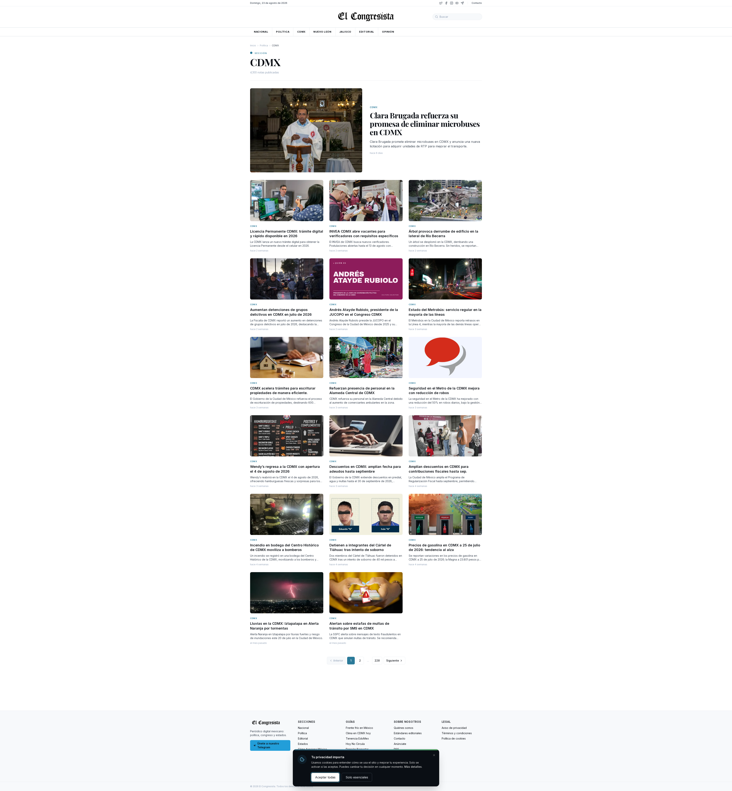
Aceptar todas (325, 777)
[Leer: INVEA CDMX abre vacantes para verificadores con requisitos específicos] (366, 200)
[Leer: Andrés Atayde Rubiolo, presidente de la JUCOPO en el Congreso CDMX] (366, 279)
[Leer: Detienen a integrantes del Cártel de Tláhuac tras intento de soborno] (366, 514)
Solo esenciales (357, 777)
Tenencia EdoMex (357, 738)
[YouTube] (456, 3)
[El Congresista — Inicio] (366, 16)
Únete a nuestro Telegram (268, 745)
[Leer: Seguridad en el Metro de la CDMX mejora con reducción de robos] (445, 357)
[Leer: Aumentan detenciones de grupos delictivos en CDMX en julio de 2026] (286, 279)
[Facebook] (446, 3)
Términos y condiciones (457, 733)
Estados (303, 743)
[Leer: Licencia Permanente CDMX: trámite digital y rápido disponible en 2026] (286, 200)
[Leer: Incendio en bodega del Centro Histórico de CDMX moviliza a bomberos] (286, 514)
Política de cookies (454, 738)
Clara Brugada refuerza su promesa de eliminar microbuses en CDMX (425, 123)
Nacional (303, 727)
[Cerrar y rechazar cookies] (434, 755)
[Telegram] (462, 3)
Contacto (477, 3)
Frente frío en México (359, 727)
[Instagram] (451, 3)
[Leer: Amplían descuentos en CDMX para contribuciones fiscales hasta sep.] (445, 435)
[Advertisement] (366, 682)
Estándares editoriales (408, 733)
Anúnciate (400, 743)
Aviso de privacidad (454, 727)
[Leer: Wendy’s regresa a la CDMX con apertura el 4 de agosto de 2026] (286, 435)
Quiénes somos (403, 727)
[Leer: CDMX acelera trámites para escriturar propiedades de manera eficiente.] (286, 357)
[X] (440, 3)
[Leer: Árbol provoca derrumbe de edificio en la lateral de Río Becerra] (445, 200)
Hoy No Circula (355, 743)
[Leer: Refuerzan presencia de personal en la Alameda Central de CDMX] (366, 357)
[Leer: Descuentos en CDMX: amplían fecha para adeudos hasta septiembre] (366, 435)
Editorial (303, 738)
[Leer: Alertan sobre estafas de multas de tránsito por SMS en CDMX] (366, 592)
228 (377, 660)
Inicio (253, 45)
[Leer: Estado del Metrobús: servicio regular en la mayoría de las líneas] (445, 279)
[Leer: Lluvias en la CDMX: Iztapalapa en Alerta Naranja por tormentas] (286, 592)
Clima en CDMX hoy (358, 733)
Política (264, 45)
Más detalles (413, 766)
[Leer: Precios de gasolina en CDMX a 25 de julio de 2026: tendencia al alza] (445, 514)
